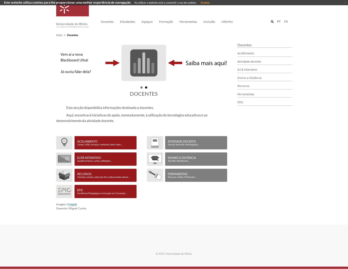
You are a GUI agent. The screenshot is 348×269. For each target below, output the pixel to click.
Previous (51, 65)
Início (59, 35)
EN (286, 21)
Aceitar (205, 2)
